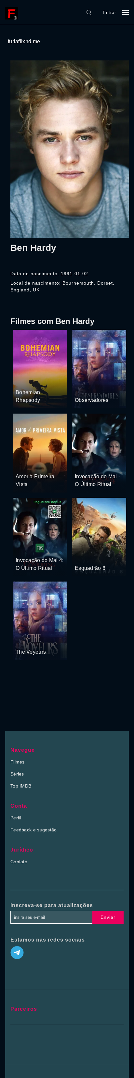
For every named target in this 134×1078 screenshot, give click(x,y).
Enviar (107, 917)
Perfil (15, 817)
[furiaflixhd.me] (13, 12)
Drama (23, 380)
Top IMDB (20, 786)
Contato (18, 861)
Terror (81, 464)
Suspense (85, 388)
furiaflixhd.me (24, 41)
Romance (42, 380)
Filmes (17, 761)
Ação (103, 556)
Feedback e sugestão (33, 829)
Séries (17, 773)
